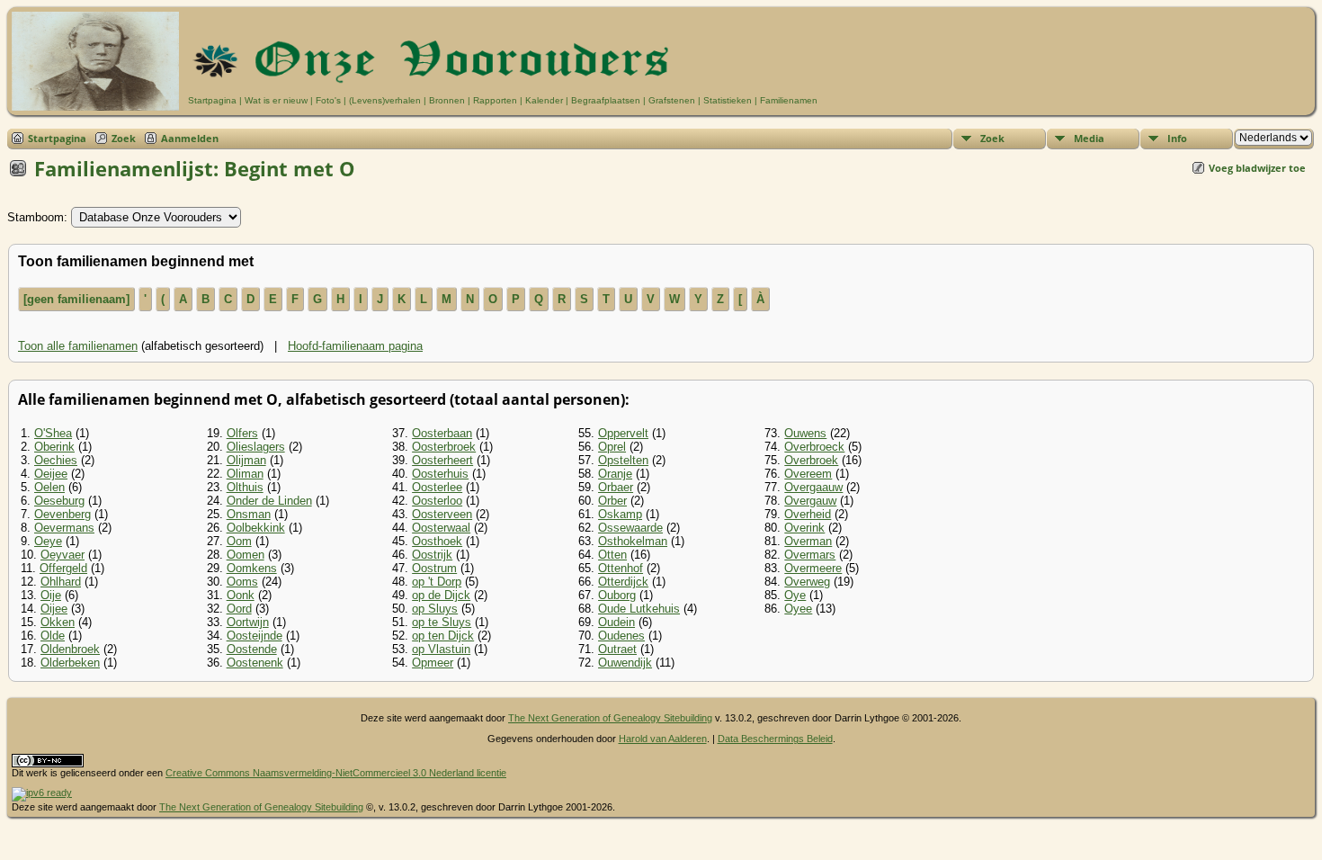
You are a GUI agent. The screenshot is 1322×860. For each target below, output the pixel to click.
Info (1177, 138)
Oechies (55, 460)
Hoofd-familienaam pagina (355, 346)
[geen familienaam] (76, 299)
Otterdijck (623, 581)
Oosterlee (437, 487)
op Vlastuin (441, 649)
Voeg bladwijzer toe (1257, 168)
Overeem (808, 473)
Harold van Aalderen (663, 738)
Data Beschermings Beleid (775, 738)
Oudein (616, 622)
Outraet (617, 649)
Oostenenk (255, 662)
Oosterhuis (440, 473)
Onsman (249, 514)
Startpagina (212, 100)
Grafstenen (671, 100)
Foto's (328, 100)
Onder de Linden (269, 500)
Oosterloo (437, 500)
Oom (239, 541)
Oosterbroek (444, 446)
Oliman (245, 473)
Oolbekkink (256, 527)
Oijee (53, 608)
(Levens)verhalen (385, 100)
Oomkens (252, 568)
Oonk (241, 595)
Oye (795, 595)
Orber (612, 500)
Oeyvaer (62, 554)
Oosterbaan (442, 433)
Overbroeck (814, 446)
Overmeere (813, 568)
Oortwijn (248, 622)
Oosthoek (437, 541)
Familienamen (788, 100)
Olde (52, 635)
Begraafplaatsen (605, 100)
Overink (804, 527)
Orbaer (615, 487)
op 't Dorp (436, 581)
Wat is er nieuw (276, 100)
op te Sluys (441, 622)
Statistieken (727, 100)
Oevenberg (62, 514)
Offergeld (63, 568)
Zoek (124, 138)
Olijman (246, 460)
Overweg (807, 581)
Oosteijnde (254, 635)
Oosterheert (442, 460)
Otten (612, 554)
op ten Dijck (443, 635)
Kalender (544, 100)
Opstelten (623, 460)
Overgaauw (813, 487)
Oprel (612, 446)
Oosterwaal (441, 527)
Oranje (615, 473)
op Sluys (435, 608)
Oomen (245, 554)
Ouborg (617, 595)
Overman (808, 541)
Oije (50, 595)
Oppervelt (623, 433)
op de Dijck (441, 595)
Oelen (49, 487)
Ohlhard (60, 581)
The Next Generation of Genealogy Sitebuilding (610, 717)
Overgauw (810, 500)
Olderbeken (70, 662)
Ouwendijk (625, 662)
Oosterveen (442, 514)
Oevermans (64, 527)
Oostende (252, 649)
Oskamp (620, 514)
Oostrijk (432, 554)
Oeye (48, 541)
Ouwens (805, 433)
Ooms (242, 581)
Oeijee (50, 473)
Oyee (798, 608)
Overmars (809, 554)
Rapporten (495, 100)
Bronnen (447, 100)
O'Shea (53, 433)
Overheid (807, 514)
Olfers (242, 433)
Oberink (54, 446)
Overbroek (811, 460)
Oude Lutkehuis (639, 608)
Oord (239, 608)
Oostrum (434, 568)
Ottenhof (620, 568)
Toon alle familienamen (78, 346)
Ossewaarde (630, 527)
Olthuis (245, 487)
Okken (57, 622)
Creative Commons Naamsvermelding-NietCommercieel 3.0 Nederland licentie (335, 772)
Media (1089, 138)
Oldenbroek (70, 649)
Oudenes (621, 635)
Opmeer (432, 662)
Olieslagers (256, 446)
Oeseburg (59, 500)
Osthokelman (632, 541)
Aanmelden (190, 138)
